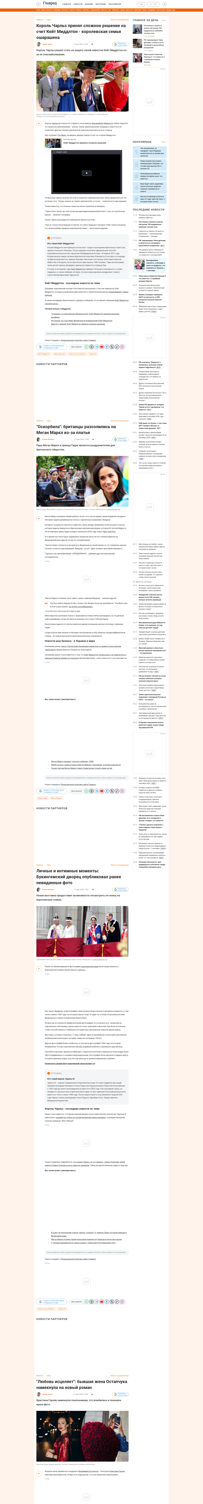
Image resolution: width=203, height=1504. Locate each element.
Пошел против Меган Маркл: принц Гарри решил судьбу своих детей (81, 768)
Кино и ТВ (104, 10)
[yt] (102, 347)
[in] (122, 347)
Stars (38, 10)
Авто (173, 10)
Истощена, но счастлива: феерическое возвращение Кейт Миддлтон (81, 321)
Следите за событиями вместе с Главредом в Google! (53, 347)
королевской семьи (90, 966)
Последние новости (149, 209)
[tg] (97, 347)
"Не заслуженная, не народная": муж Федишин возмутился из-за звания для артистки (152, 152)
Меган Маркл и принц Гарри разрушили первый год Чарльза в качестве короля (86, 1239)
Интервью (101, 4)
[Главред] (50, 4)
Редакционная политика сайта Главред (78, 340)
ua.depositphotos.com (113, 509)
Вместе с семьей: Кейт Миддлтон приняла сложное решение (78, 324)
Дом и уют (129, 10)
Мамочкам (137, 10)
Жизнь (144, 10)
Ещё (163, 20)
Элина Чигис (47, 44)
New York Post (109, 531)
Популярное (115, 4)
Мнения (89, 4)
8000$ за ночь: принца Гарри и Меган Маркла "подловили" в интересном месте (86, 765)
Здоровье (86, 10)
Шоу (109, 10)
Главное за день (146, 20)
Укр (141, 4)
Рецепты (72, 10)
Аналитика (151, 36)
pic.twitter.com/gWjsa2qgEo (81, 607)
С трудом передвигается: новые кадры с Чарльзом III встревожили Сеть (83, 1243)
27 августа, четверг (142, 581)
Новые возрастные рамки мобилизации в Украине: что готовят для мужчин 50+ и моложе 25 (151, 165)
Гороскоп (64, 10)
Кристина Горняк (117, 1471)
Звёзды (168, 10)
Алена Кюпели (48, 439)
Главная (66, 4)
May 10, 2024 (75, 611)
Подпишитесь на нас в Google (122, 44)
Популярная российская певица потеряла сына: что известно (151, 176)
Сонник (122, 10)
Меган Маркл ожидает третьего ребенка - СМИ (72, 761)
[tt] (112, 347)
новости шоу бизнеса (77, 354)
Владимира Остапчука (88, 1471)
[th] (91, 347)
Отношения (56, 10)
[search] (164, 4)
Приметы (79, 10)
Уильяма (95, 123)
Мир (149, 65)
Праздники (151, 10)
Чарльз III (56, 123)
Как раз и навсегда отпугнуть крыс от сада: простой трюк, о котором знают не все (152, 199)
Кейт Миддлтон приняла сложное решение (84, 143)
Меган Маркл (56, 798)
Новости (77, 4)
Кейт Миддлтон (106, 123)
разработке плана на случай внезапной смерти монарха (81, 1117)
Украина (150, 50)
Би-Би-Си (59, 1011)
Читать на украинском (119, 20)
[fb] (107, 347)
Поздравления (95, 10)
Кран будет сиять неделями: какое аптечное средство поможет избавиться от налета (151, 187)
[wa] (86, 347)
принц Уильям (59, 354)
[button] (38, 4)
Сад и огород (160, 10)
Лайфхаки (115, 10)
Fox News (62, 135)
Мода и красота (46, 10)
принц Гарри (42, 798)
